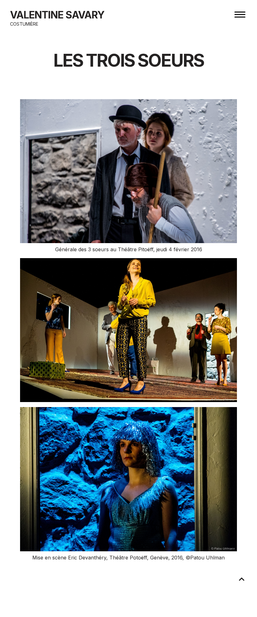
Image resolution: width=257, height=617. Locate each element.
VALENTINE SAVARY (57, 15)
